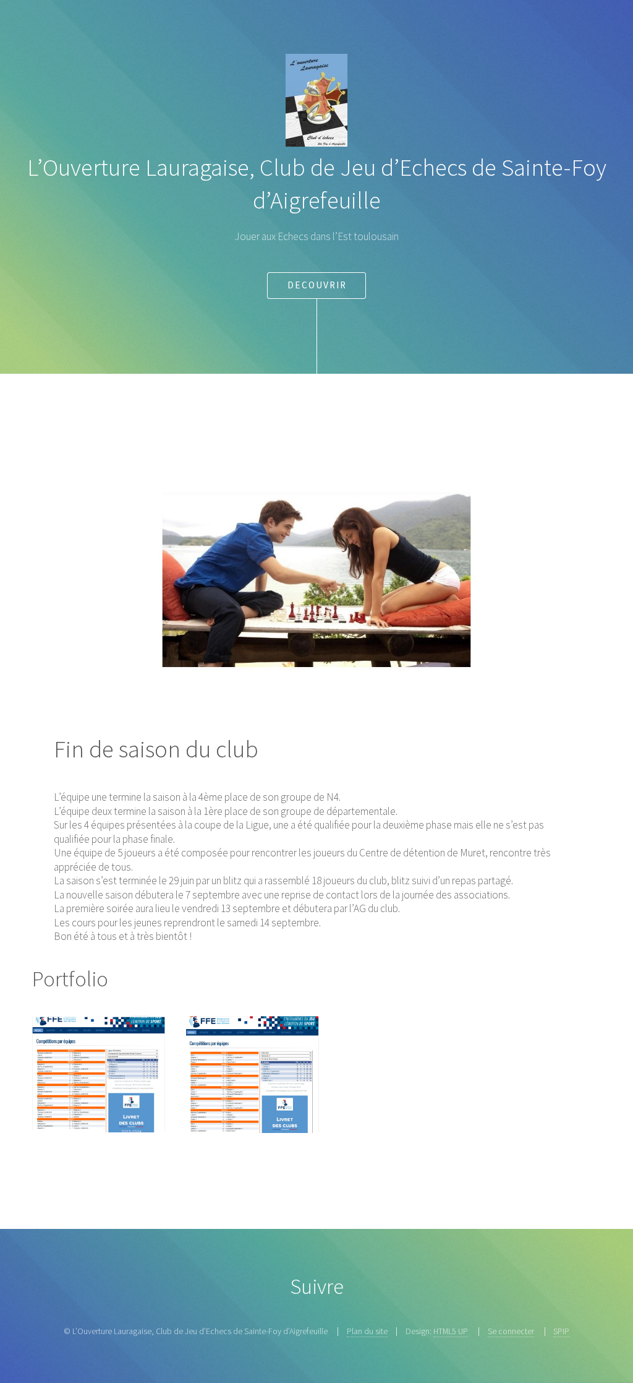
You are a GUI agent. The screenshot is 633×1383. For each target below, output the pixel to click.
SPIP (561, 1331)
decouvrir (317, 285)
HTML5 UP (450, 1331)
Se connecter (511, 1331)
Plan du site (367, 1331)
